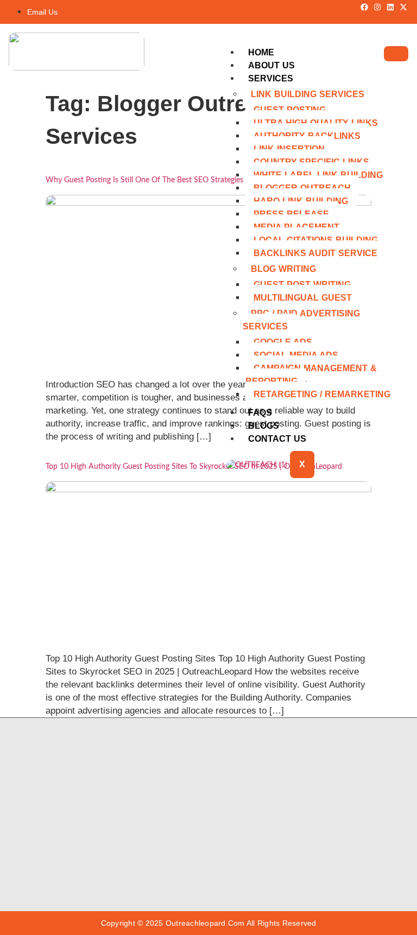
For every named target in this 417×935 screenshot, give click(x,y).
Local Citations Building (316, 240)
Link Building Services (307, 94)
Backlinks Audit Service (315, 253)
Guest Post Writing (302, 284)
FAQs (260, 412)
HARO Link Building (301, 201)
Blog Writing (283, 268)
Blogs (263, 425)
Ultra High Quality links (316, 123)
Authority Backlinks (307, 136)
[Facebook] (364, 7)
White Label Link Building (318, 175)
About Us (271, 65)
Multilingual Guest (303, 297)
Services (270, 78)
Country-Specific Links (311, 162)
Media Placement (296, 227)
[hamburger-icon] (396, 53)
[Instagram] (377, 7)
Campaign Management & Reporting (311, 375)
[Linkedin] (390, 7)
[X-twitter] (403, 7)
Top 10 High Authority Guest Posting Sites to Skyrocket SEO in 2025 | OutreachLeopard (194, 466)
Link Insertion (289, 149)
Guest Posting (290, 110)
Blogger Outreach (302, 188)
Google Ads (283, 342)
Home (261, 52)
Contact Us (277, 438)
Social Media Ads (296, 355)
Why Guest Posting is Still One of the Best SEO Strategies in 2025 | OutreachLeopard (191, 180)
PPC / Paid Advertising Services (301, 320)
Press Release (291, 214)
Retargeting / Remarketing (322, 394)
